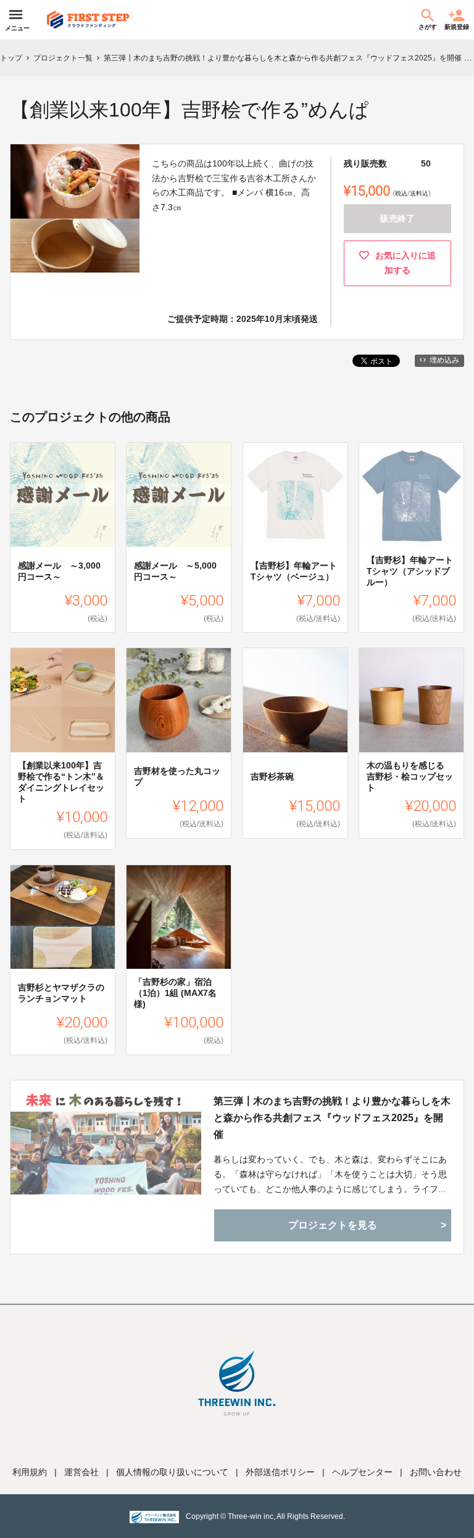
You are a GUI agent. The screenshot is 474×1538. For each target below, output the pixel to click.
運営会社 (81, 1472)
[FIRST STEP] (88, 19)
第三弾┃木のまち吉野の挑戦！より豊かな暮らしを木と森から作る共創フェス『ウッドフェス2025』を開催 (332, 1118)
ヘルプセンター (362, 1472)
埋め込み (444, 360)
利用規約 (29, 1472)
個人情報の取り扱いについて (172, 1472)
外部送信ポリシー (280, 1472)
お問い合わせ (436, 1472)
